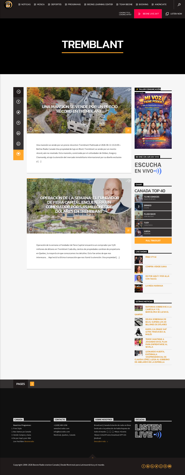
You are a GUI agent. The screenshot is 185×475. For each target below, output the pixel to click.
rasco (36, 129)
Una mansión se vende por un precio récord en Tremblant (79, 109)
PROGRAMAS (74, 4)
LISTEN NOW (176, 13)
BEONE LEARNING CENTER (100, 4)
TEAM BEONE (125, 4)
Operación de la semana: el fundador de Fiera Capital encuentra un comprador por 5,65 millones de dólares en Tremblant (79, 205)
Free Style (150, 257)
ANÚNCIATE (160, 4)
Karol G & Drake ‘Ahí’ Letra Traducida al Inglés (156, 332)
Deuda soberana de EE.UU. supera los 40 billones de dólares (156, 322)
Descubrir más (100, 441)
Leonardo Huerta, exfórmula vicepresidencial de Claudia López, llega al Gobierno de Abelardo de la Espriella (152, 356)
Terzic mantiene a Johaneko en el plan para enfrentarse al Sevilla (156, 343)
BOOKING (143, 4)
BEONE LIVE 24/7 (150, 13)
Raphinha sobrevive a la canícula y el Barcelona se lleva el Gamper (153, 311)
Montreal (32, 90)
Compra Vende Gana (156, 266)
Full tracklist (153, 240)
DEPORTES (56, 4)
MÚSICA (41, 4)
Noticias (25, 4)
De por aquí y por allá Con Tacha (157, 277)
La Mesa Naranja (154, 285)
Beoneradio (29, 441)
